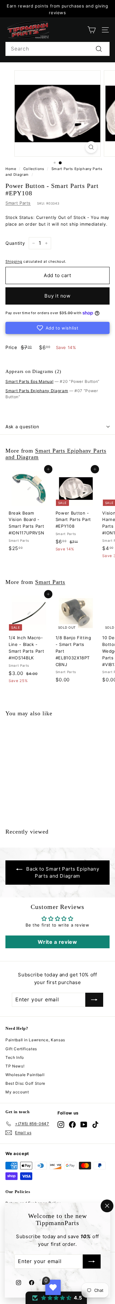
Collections (33, 169)
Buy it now (57, 296)
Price (11, 347)
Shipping (13, 261)
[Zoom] (91, 147)
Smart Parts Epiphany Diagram (36, 390)
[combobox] (57, 49)
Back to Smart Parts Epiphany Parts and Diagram (62, 872)
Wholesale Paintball (24, 1074)
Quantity (15, 243)
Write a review (57, 942)
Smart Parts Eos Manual (29, 381)
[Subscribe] (92, 1262)
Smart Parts (18, 203)
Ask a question (22, 426)
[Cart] (91, 29)
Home (10, 169)
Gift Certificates (21, 1048)
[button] (57, 328)
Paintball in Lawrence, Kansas (35, 1039)
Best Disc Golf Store (25, 1083)
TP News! (14, 1066)
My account (17, 1092)
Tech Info (14, 1057)
